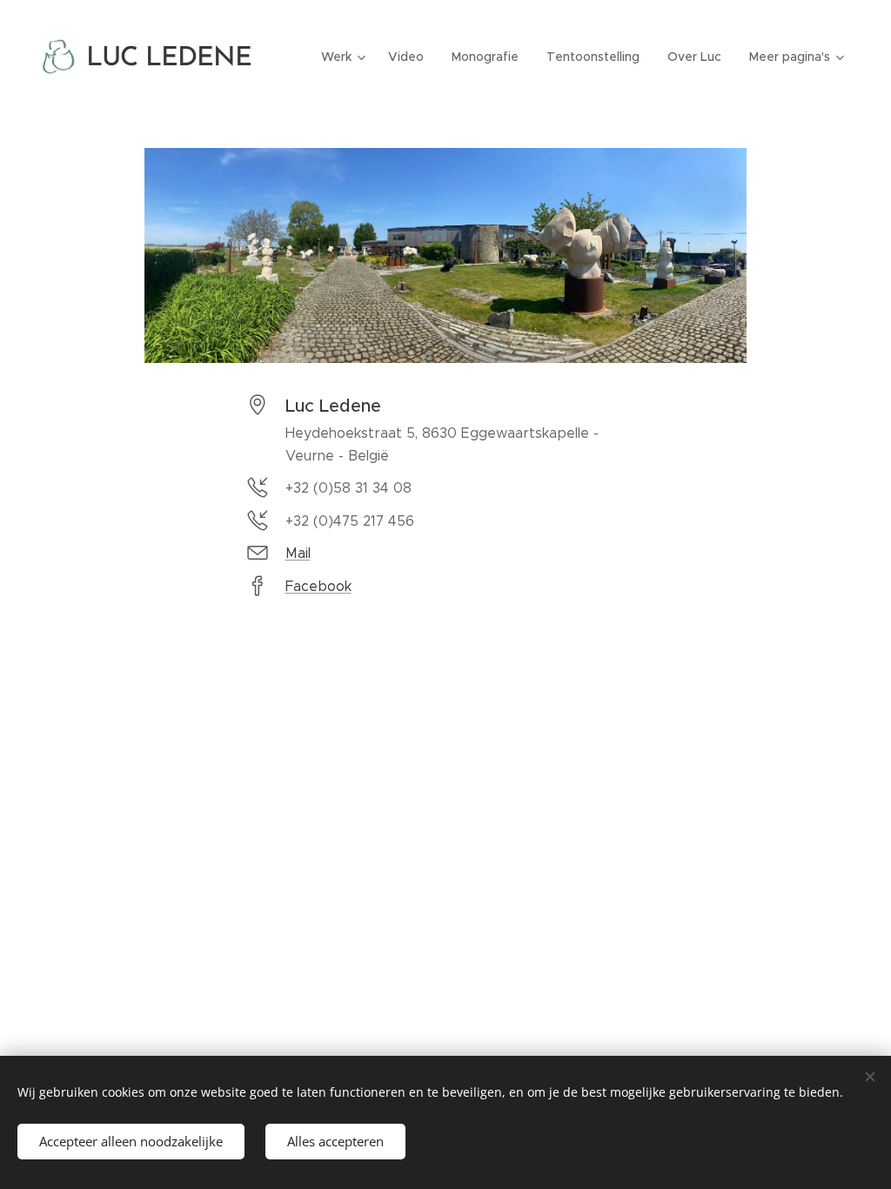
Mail (298, 553)
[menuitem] (345, 56)
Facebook (318, 586)
